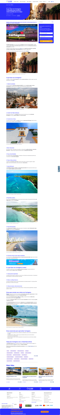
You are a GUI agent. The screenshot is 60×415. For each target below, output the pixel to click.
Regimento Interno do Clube (47, 394)
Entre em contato (21, 401)
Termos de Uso (46, 398)
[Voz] (59, 169)
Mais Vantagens (28, 1)
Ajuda (49, 1)
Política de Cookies (6, 407)
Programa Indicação (34, 1)
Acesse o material (45, 411)
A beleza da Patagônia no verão (11, 376)
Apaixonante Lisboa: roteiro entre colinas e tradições (46, 377)
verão (9, 333)
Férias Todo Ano (30, 346)
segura (15, 344)
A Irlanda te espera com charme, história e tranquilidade (29, 377)
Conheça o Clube (15, 1)
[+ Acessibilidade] (59, 171)
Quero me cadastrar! (46, 41)
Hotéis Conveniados (22, 1)
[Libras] (59, 167)
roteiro (13, 80)
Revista (41, 1)
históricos (19, 121)
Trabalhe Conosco (46, 395)
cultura (21, 48)
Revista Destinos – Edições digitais (48, 402)
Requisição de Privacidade (47, 399)
